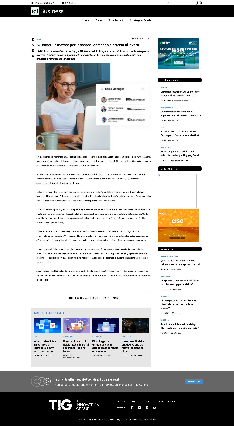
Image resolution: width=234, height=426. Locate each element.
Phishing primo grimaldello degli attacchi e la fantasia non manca (105, 346)
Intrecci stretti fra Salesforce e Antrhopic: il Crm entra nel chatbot (45, 346)
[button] (201, 3)
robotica (165, 320)
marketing (165, 276)
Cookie (146, 401)
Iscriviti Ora (194, 381)
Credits (171, 401)
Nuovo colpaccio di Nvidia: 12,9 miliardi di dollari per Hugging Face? (76, 346)
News (86, 20)
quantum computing (169, 256)
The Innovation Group (42, 2)
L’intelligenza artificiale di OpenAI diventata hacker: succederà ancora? (179, 304)
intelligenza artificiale (84, 297)
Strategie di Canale (140, 20)
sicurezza (96, 336)
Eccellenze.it (116, 20)
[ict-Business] (48, 11)
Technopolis (68, 2)
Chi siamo (121, 401)
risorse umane (110, 297)
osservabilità (167, 107)
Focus (99, 20)
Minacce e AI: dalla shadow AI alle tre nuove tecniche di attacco (133, 346)
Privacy (134, 401)
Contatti (158, 401)
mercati (164, 87)
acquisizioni (68, 336)
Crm (35, 336)
